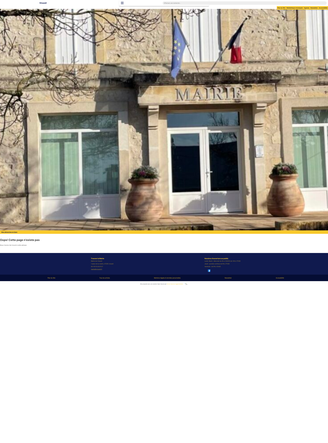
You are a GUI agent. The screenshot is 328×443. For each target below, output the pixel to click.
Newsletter (314, 8)
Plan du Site (281, 8)
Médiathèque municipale (295, 8)
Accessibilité (323, 8)
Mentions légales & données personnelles (167, 278)
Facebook (211, 271)
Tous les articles (104, 278)
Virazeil (43, 3)
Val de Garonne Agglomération (175, 284)
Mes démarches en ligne (9, 232)
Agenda (306, 8)
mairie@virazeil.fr (96, 269)
